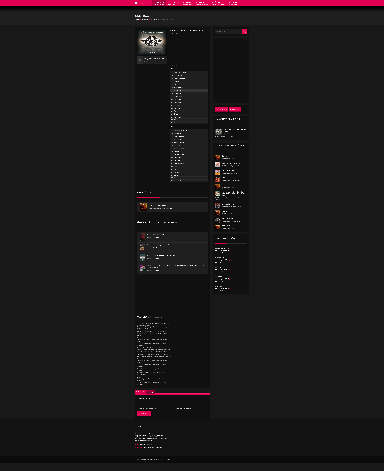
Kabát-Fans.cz (143, 3)
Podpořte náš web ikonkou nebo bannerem (149, 448)
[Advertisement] (152, 94)
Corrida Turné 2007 (158, 234)
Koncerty (173, 3)
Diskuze (233, 3)
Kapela (187, 3)
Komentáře (141, 392)
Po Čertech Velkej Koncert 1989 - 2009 (164, 255)
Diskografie (159, 3)
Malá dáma (161, 205)
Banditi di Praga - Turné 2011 (161, 245)
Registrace (222, 109)
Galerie (202, 3)
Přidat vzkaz (150, 392)
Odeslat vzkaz (144, 413)
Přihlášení (235, 109)
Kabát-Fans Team (148, 459)
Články (218, 3)
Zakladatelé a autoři (146, 444)
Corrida (169, 208)
